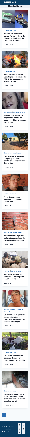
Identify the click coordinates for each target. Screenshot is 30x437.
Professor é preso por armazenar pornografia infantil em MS (14, 276)
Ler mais (8, 45)
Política (7, 271)
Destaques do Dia (10, 309)
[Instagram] (19, 429)
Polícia (19, 153)
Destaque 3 (8, 112)
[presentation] (15, 19)
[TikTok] (23, 429)
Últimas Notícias (10, 30)
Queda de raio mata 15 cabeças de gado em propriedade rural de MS (14, 358)
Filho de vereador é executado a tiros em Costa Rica (13, 199)
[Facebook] (19, 425)
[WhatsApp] (23, 432)
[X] (23, 425)
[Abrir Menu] (26, 2)
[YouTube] (19, 432)
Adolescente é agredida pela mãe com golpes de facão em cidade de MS (14, 238)
